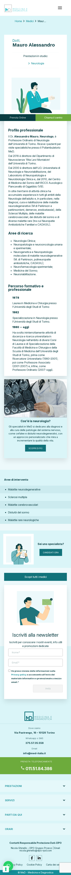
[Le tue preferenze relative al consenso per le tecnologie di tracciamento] (6, 869)
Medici (30, 21)
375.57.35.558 (34, 743)
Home (18, 21)
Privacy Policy (15, 864)
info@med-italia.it (34, 753)
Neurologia (37, 63)
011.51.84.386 (36, 768)
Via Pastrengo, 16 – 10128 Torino (34, 732)
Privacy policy (19, 674)
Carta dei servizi (55, 864)
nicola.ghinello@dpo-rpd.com (35, 850)
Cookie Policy (34, 864)
